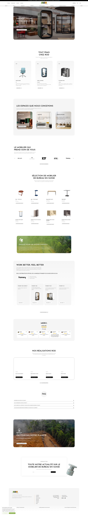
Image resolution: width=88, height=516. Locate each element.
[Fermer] (15, 507)
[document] (44, 258)
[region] (8, 511)
